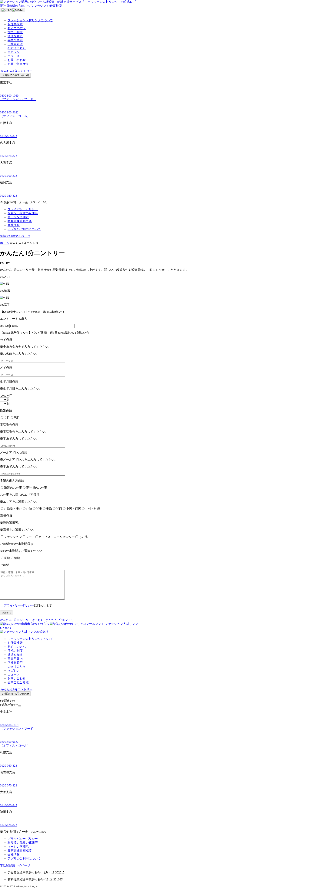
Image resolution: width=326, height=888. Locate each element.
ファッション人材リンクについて (30, 20)
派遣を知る (15, 36)
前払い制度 (15, 32)
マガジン (40, 5)
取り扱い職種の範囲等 (23, 213)
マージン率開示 (18, 217)
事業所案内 (15, 40)
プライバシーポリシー (23, 209)
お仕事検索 (54, 5)
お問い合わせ (17, 60)
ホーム (4, 243)
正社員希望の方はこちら (16, 5)
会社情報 (14, 225)
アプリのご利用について (24, 229)
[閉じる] (19, 705)
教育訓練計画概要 (20, 221)
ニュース (14, 56)
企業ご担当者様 (18, 63)
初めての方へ (17, 28)
